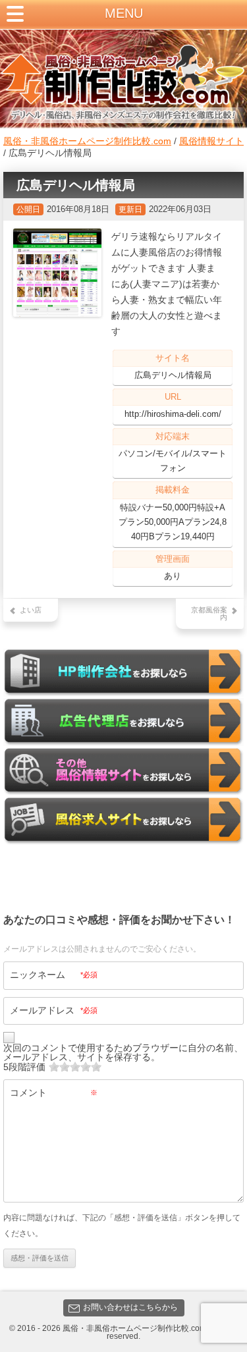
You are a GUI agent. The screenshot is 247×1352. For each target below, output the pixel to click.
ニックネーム (53, 974)
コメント (53, 1092)
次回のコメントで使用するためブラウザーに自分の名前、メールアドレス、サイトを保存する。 (123, 1052)
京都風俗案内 (209, 613)
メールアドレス (53, 1010)
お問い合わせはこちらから (130, 1307)
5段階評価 (24, 1067)
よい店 (30, 610)
